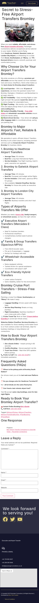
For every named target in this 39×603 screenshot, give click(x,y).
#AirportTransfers (25, 412)
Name (3, 472)
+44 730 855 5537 (7, 559)
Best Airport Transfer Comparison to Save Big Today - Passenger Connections (21, 430)
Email (3, 480)
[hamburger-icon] (22, 3)
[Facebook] (5, 519)
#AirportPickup (12, 412)
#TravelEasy (5, 417)
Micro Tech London (13, 595)
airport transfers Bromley (13, 46)
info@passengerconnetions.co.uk (12, 566)
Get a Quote (25, 406)
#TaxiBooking (25, 414)
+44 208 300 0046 (7, 562)
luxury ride (20, 214)
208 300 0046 (23, 355)
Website (4, 487)
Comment (5, 448)
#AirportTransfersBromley (10, 414)
